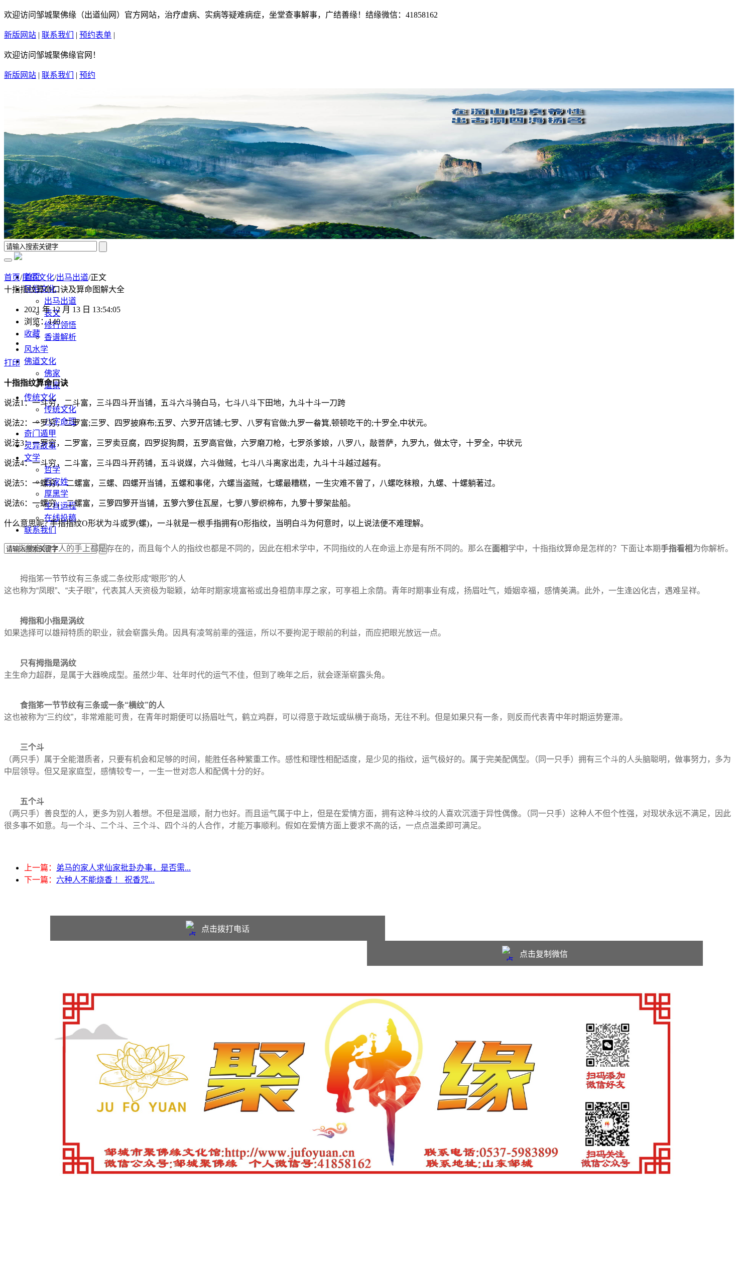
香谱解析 (60, 337)
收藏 (32, 333)
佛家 (52, 373)
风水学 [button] (36, 349)
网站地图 (115, 1225)
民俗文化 (38, 277)
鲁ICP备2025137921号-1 (65, 1237)
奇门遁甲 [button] (40, 433)
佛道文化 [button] (40, 361)
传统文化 (60, 409)
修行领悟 (60, 325)
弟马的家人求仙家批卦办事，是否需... (123, 867)
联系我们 (58, 35)
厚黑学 (56, 493)
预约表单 (95, 35)
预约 (87, 75)
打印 (12, 362)
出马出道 (60, 301)
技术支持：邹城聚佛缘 (64, 1249)
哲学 (52, 469)
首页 (12, 277)
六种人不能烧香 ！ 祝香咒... (105, 879)
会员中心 (153, 1225)
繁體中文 (131, 35)
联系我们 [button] (40, 530)
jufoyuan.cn (122, 1213)
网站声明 (40, 1225)
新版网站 (20, 35)
